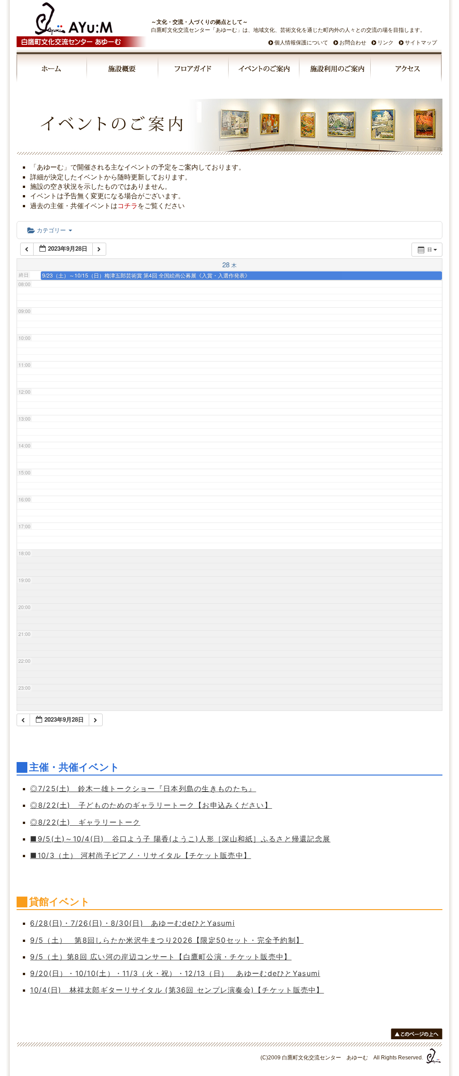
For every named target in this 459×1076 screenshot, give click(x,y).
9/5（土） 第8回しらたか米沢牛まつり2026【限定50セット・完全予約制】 (166, 940)
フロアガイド (193, 70)
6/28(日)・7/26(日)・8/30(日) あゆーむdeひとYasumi (132, 923)
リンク (385, 42)
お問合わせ (352, 42)
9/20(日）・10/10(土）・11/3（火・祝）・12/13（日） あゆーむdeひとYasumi (175, 973)
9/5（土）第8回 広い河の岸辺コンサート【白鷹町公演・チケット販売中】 (160, 956)
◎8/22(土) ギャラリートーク (85, 822)
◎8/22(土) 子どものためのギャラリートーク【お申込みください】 (151, 805)
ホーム (52, 70)
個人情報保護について (301, 42)
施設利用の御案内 (335, 70)
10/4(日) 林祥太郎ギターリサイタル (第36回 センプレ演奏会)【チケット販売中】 (177, 989)
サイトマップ (421, 42)
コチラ (127, 205)
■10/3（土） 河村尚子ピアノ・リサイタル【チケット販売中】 (140, 855)
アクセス (406, 70)
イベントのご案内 (264, 70)
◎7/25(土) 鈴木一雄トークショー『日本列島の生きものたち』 (143, 788)
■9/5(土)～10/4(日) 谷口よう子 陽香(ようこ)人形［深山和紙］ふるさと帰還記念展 (180, 838)
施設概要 (123, 70)
